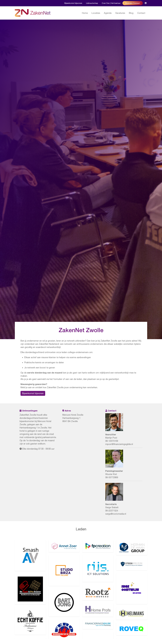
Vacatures (120, 13)
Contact (141, 13)
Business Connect (132, 3)
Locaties (96, 13)
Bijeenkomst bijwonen (73, 3)
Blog (131, 13)
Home (85, 13)
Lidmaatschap (92, 3)
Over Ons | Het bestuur (111, 3)
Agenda (107, 13)
